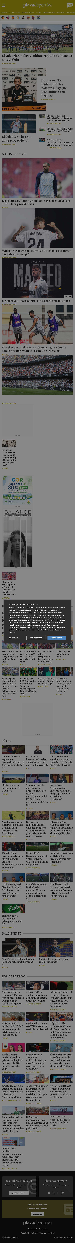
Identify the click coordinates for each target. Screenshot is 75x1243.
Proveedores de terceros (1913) (41, 617)
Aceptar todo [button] (56, 638)
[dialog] (37, 621)
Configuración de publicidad (47, 627)
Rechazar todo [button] (36, 638)
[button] (14, 638)
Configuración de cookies (46, 630)
